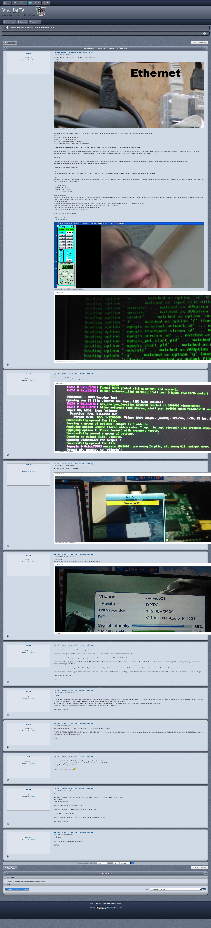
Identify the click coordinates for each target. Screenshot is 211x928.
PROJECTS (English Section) (30, 27)
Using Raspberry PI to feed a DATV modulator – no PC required (105, 48)
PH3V (58, 758)
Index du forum (15, 27)
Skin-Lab (113, 903)
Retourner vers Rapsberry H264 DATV (17, 889)
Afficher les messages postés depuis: (87, 863)
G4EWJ (59, 647)
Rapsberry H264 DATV (47, 27)
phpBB (98, 907)
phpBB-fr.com (110, 908)
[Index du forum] (24, 11)
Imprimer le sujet (204, 33)
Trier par (110, 863)
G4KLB (59, 375)
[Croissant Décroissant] (127, 863)
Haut (8, 364)
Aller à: (147, 889)
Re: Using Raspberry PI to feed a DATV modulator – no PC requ (73, 373)
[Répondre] (10, 42)
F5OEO (59, 54)
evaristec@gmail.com (61, 219)
